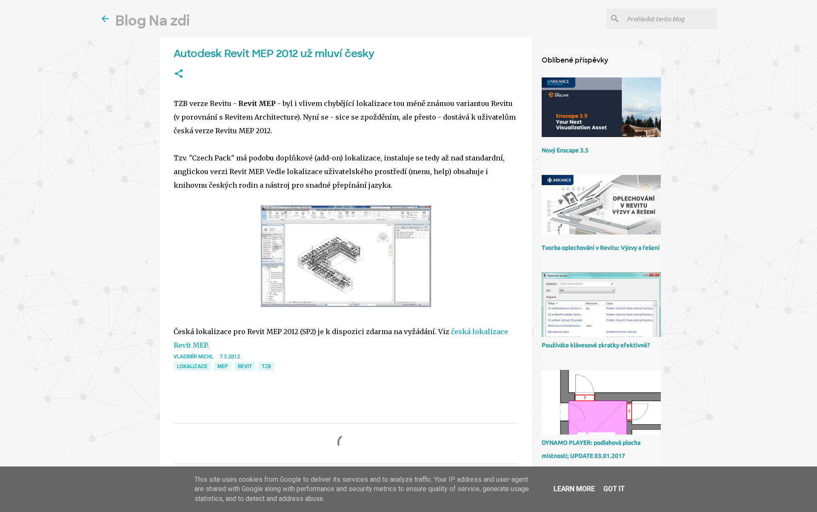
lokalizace (192, 366)
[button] (179, 74)
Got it (614, 489)
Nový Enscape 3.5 (565, 150)
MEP (222, 366)
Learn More (574, 489)
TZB (266, 366)
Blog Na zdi (152, 21)
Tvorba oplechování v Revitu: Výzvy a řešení (601, 247)
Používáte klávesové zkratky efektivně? (596, 345)
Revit (245, 366)
